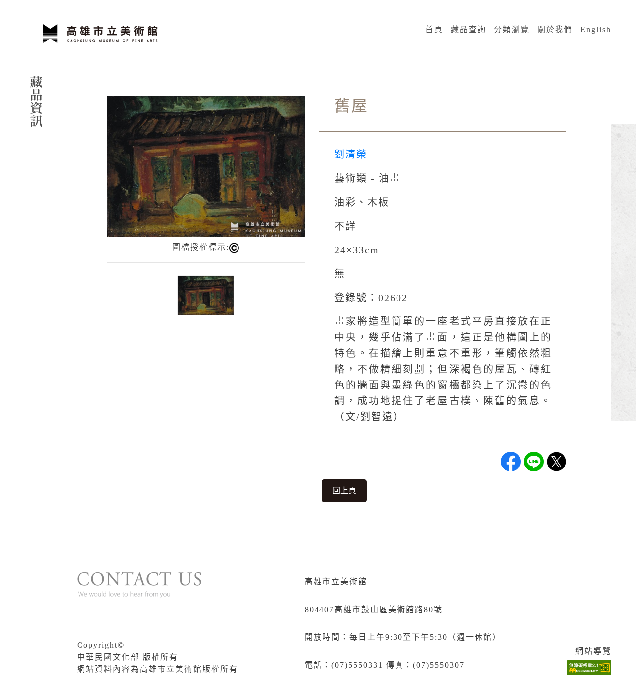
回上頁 (344, 490)
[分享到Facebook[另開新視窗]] (511, 461)
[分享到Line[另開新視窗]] (534, 461)
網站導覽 (593, 651)
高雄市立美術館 (336, 581)
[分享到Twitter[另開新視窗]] (556, 461)
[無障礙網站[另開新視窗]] (589, 667)
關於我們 (555, 29)
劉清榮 (350, 154)
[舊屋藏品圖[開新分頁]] (206, 165)
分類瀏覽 (512, 29)
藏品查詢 (468, 29)
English (595, 29)
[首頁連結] (99, 32)
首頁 (434, 29)
